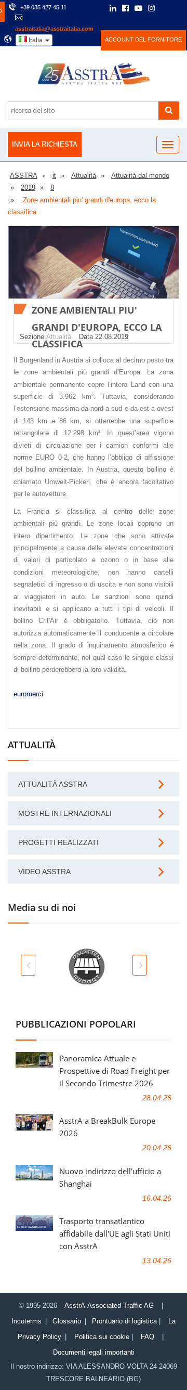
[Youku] (179, 8)
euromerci (28, 694)
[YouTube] (138, 9)
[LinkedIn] (113, 9)
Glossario (66, 1321)
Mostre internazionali (65, 813)
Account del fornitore (143, 39)
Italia (35, 39)
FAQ (147, 1337)
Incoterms (26, 1321)
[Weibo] (165, 8)
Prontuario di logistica (124, 1321)
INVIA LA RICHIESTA (44, 144)
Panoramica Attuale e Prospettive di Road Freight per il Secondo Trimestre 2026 (114, 1070)
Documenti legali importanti (94, 1352)
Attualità (58, 337)
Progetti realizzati (58, 842)
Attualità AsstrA (52, 784)
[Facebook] (125, 9)
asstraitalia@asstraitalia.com (54, 28)
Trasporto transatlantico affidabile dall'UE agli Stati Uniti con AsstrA (114, 1233)
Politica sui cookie (101, 1337)
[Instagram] (151, 9)
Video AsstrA (44, 871)
